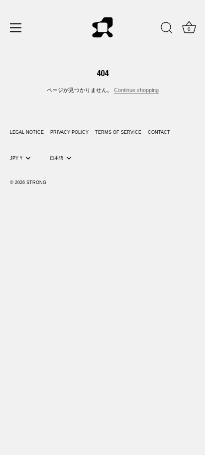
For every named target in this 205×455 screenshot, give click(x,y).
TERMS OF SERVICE (118, 132)
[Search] (167, 29)
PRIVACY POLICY (69, 132)
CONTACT (159, 132)
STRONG (36, 182)
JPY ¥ (16, 158)
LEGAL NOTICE (27, 132)
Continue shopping (136, 90)
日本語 (56, 158)
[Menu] (16, 28)
